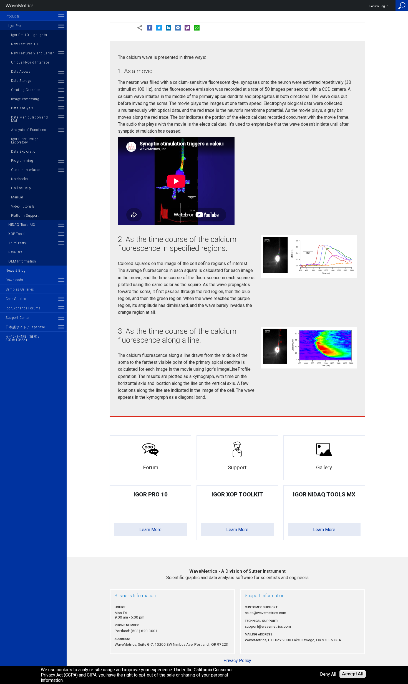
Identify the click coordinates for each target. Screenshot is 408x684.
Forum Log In (379, 6)
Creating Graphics (25, 90)
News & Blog (16, 270)
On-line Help (21, 188)
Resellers (15, 252)
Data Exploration (24, 151)
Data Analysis (22, 108)
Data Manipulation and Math (29, 119)
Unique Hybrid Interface (30, 62)
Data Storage (21, 81)
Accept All (352, 674)
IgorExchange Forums (23, 308)
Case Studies (16, 299)
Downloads (14, 280)
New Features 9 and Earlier (32, 53)
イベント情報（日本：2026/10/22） (23, 338)
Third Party (17, 243)
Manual (17, 197)
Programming (22, 161)
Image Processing (25, 99)
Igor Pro (14, 26)
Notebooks (19, 179)
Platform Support (25, 216)
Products (13, 16)
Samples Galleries (20, 289)
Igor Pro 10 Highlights (29, 35)
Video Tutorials (23, 206)
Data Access (21, 72)
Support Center (17, 318)
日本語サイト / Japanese (25, 327)
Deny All (328, 674)
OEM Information (22, 261)
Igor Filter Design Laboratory (25, 140)
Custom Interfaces (25, 170)
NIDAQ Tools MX (21, 225)
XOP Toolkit (17, 234)
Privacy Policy (237, 660)
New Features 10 (24, 44)
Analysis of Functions (28, 130)
